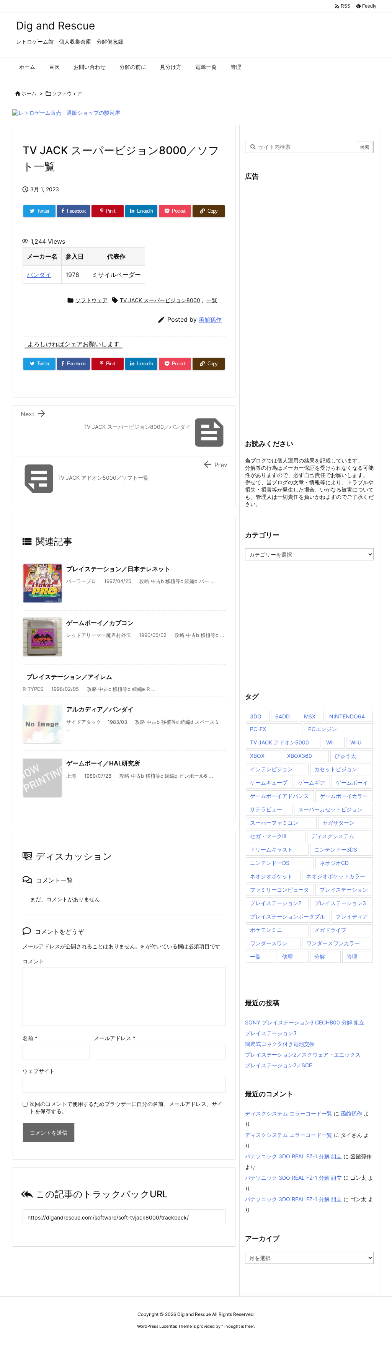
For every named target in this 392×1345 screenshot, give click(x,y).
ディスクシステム (332, 836)
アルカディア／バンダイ (100, 709)
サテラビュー (266, 809)
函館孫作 (210, 319)
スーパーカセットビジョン (330, 809)
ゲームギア (311, 782)
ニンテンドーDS (269, 863)
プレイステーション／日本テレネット (118, 569)
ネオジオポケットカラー (335, 876)
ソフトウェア (67, 93)
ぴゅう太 (345, 755)
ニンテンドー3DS (335, 849)
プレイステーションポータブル (287, 916)
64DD (282, 716)
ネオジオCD (334, 863)
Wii (329, 742)
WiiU (355, 742)
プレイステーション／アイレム (69, 677)
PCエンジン (322, 729)
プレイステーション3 (340, 903)
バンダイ (39, 274)
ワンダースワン (268, 943)
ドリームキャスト (271, 849)
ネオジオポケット (271, 876)
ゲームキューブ (268, 782)
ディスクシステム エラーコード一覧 (288, 1113)
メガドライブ (330, 930)
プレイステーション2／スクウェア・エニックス (303, 1054)
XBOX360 (299, 755)
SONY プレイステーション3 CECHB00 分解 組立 (304, 1022)
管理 (351, 956)
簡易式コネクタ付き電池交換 (280, 1044)
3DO (255, 716)
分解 (319, 956)
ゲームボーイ (352, 782)
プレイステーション (344, 889)
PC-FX (258, 729)
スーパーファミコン (274, 822)
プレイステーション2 (275, 903)
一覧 (211, 300)
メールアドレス (115, 1038)
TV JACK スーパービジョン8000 (160, 300)
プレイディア (352, 916)
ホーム (28, 93)
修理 (287, 956)
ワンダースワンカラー (333, 943)
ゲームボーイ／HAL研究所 (103, 763)
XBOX (257, 755)
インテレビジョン (271, 769)
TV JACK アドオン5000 (279, 742)
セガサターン (338, 822)
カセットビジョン (335, 769)
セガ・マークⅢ (268, 836)
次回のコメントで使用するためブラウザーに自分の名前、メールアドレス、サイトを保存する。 (125, 1107)
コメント (33, 961)
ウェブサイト (39, 1071)
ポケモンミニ (266, 930)
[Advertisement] (302, 304)
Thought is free (238, 1326)
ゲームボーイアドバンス (279, 796)
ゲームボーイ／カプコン (100, 623)
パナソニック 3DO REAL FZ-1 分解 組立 (293, 1156)
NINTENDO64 (347, 716)
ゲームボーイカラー (344, 796)
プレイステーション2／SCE (278, 1065)
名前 (30, 1038)
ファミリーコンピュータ (279, 889)
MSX (309, 716)
